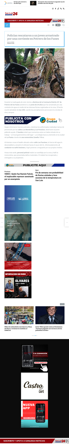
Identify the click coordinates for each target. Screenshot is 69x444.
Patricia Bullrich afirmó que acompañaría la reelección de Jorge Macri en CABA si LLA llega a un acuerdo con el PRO (19, 328)
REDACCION (10, 43)
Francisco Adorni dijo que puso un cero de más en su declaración (49, 327)
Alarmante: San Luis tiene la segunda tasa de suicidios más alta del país (32, 2)
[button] (61, 304)
